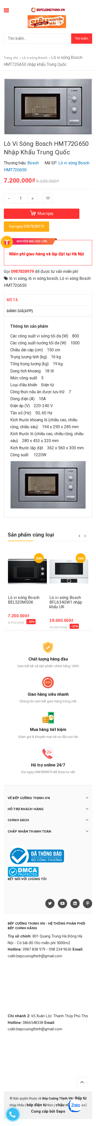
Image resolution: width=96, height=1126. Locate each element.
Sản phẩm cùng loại (31, 535)
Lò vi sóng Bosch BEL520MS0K (24, 600)
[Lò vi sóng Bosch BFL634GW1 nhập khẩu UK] (69, 571)
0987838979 (22, 271)
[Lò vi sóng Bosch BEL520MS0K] (27, 571)
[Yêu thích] (48, 198)
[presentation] (79, 535)
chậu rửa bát (67, 1105)
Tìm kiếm (81, 38)
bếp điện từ (37, 1105)
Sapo (60, 1111)
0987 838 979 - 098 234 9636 (47, 949)
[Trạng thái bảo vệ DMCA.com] (23, 871)
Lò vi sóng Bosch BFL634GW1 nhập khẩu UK (65, 602)
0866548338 (33, 1022)
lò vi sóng (18, 278)
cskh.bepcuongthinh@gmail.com (35, 956)
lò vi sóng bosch (43, 278)
